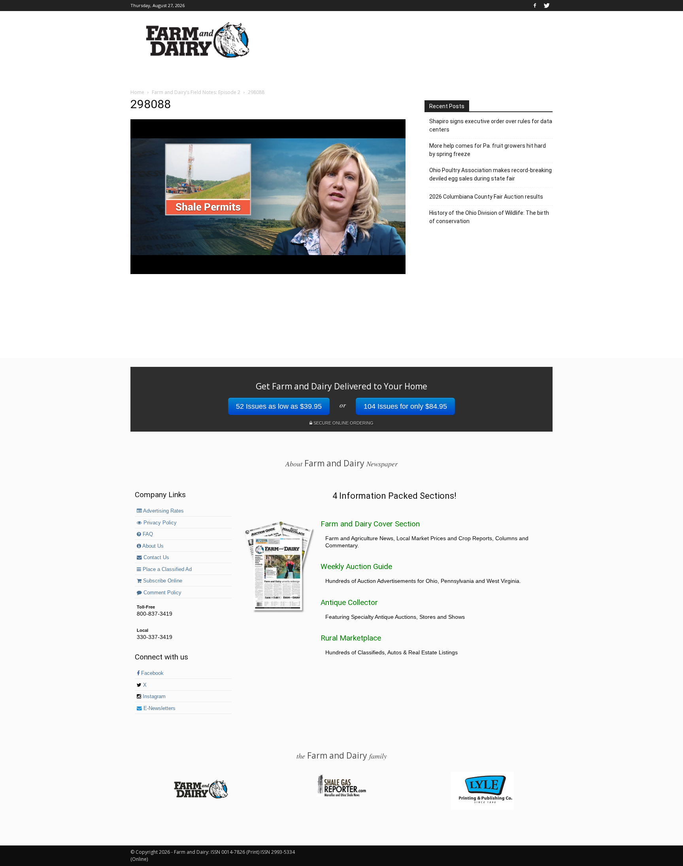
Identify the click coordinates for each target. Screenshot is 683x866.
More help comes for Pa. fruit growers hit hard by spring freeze (487, 150)
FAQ (147, 534)
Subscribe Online (162, 581)
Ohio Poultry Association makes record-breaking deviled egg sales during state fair (490, 174)
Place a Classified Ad (166, 569)
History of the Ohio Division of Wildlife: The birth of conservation (489, 217)
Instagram (153, 696)
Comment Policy (161, 592)
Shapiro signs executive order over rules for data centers (490, 125)
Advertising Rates (163, 511)
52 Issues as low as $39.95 (279, 406)
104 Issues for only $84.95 (405, 406)
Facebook (152, 673)
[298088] (268, 272)
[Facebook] (535, 5)
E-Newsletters (158, 708)
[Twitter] (547, 5)
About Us (152, 546)
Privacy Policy (159, 523)
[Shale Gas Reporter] (341, 795)
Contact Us (155, 557)
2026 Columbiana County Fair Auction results (486, 196)
